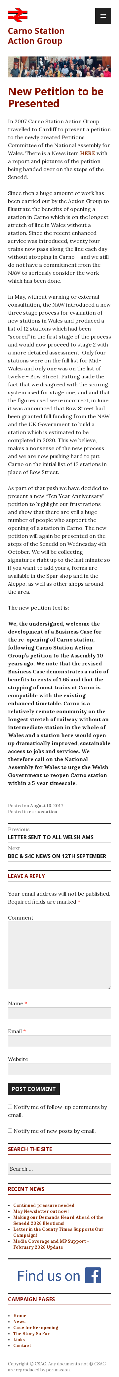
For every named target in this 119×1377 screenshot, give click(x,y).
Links (19, 1339)
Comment (20, 917)
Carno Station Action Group (36, 35)
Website (18, 1059)
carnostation (43, 812)
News (19, 1322)
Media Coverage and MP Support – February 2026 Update (51, 1244)
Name (17, 1003)
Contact (22, 1345)
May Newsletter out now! (41, 1211)
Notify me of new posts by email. (55, 1131)
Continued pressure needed (44, 1205)
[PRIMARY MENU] (103, 16)
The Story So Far (31, 1333)
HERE (87, 153)
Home (19, 1316)
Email (17, 1031)
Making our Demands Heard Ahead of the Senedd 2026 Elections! (58, 1220)
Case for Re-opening (35, 1327)
